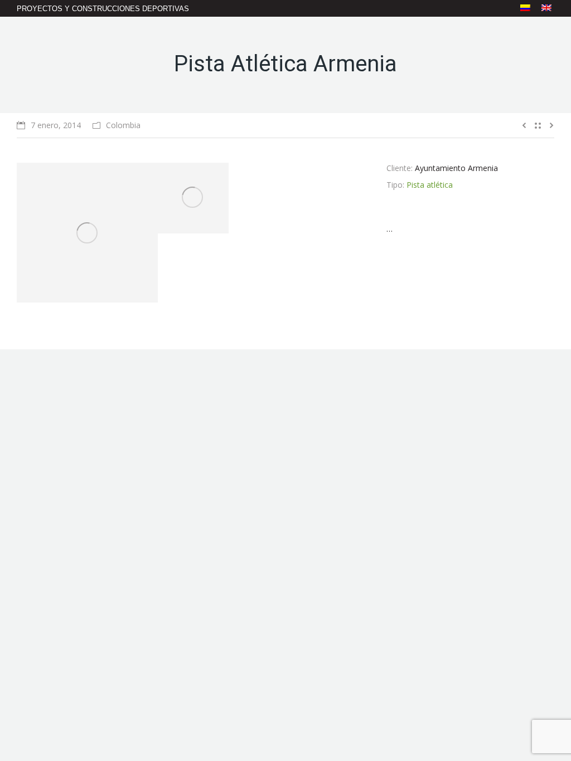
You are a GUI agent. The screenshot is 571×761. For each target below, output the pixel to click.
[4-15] (87, 233)
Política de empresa (188, 721)
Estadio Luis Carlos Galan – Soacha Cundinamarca (347, 542)
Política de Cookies (329, 721)
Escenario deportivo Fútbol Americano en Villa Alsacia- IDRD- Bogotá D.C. (346, 597)
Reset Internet (532, 721)
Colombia (123, 125)
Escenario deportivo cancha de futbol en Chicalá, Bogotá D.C (353, 652)
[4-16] (193, 198)
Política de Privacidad (260, 721)
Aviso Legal (134, 721)
